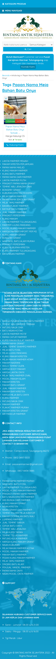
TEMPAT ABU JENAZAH (14, 529)
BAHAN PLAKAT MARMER (15, 205)
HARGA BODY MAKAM (13, 369)
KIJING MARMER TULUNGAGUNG (19, 250)
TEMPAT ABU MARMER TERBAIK (18, 324)
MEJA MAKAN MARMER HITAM (17, 359)
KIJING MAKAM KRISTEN (14, 356)
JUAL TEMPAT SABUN (13, 522)
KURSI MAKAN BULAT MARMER (18, 340)
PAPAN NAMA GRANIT (13, 343)
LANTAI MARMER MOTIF (14, 333)
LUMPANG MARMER (12, 519)
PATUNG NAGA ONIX (12, 327)
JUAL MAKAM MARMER (14, 212)
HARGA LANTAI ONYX (13, 372)
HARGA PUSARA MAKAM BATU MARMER (23, 321)
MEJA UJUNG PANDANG (14, 353)
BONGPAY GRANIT (11, 189)
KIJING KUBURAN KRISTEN (15, 247)
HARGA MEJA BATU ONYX (15, 394)
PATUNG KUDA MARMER (14, 538)
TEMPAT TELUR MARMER (15, 535)
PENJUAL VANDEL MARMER (16, 567)
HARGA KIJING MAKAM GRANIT (18, 541)
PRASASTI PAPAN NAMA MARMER (19, 493)
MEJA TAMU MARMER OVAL (16, 375)
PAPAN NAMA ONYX (12, 570)
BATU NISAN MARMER (13, 253)
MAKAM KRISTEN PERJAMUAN (17, 164)
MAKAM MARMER (11, 404)
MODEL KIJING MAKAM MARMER (19, 228)
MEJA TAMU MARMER (13, 202)
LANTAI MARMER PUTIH (14, 180)
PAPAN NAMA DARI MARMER (17, 177)
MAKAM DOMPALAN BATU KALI (18, 516)
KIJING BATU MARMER (13, 173)
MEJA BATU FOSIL (11, 349)
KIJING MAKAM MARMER (14, 170)
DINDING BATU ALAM (13, 564)
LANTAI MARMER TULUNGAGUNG (19, 221)
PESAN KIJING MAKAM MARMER (18, 557)
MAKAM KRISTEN (11, 382)
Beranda (6, 75)
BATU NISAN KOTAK (12, 330)
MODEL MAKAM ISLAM (13, 378)
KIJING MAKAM (10, 218)
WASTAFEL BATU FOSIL (14, 484)
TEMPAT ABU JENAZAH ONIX (17, 186)
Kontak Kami (28, 66)
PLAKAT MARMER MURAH (15, 407)
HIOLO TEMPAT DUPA (13, 365)
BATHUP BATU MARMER (14, 209)
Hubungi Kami (16, 144)
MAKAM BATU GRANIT (13, 385)
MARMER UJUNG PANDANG (16, 225)
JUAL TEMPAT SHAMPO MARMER (19, 346)
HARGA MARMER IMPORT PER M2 (19, 231)
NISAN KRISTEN (10, 506)
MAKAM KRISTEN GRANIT (15, 410)
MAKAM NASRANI (11, 362)
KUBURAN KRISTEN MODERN (17, 193)
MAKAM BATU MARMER (14, 554)
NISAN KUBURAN (11, 545)
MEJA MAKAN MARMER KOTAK (18, 548)
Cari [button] (29, 49)
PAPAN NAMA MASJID (13, 167)
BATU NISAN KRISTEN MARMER (18, 497)
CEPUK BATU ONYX (12, 525)
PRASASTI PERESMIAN (13, 215)
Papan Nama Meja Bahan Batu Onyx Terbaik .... (15, 129)
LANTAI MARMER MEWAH (15, 161)
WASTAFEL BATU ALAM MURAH (18, 241)
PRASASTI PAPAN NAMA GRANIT (18, 183)
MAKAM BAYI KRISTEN (13, 391)
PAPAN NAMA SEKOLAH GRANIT (18, 199)
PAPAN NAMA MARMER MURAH (18, 481)
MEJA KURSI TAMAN (12, 532)
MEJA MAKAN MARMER (14, 196)
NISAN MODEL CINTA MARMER (17, 573)
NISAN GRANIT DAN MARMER (17, 509)
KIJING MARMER (10, 398)
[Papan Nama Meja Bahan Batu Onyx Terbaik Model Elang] (15, 110)
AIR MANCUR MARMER (13, 414)
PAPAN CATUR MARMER (14, 337)
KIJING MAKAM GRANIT (14, 234)
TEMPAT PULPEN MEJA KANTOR (18, 513)
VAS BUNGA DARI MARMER (16, 500)
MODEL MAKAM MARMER (15, 551)
